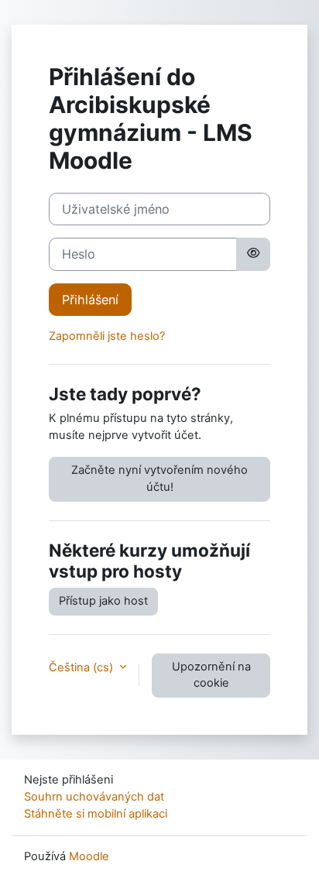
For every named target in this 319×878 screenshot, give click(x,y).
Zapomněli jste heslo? (107, 336)
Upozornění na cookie (211, 675)
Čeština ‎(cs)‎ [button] (82, 667)
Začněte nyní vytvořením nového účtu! (159, 478)
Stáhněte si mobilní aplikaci (95, 814)
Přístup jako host (103, 601)
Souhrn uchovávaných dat (94, 797)
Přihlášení (90, 299)
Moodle (89, 856)
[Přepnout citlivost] (253, 254)
